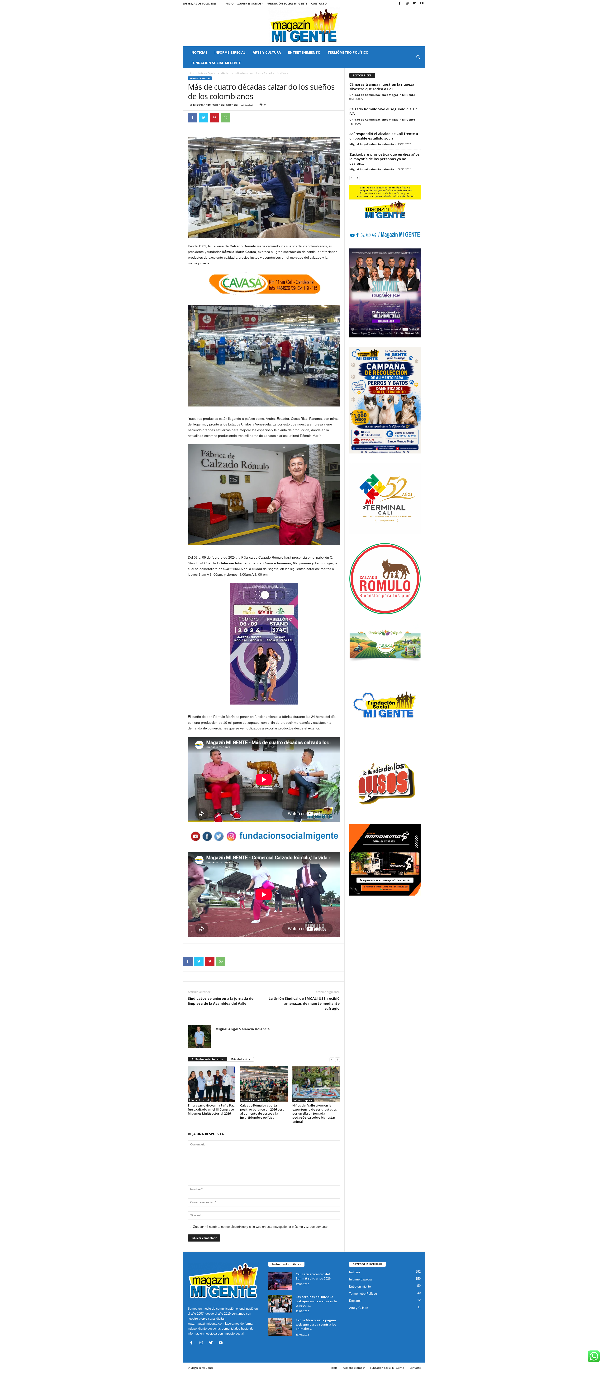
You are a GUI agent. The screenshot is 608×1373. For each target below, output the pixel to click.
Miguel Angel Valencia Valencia (215, 104)
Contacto (319, 3)
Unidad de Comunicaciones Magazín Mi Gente (382, 95)
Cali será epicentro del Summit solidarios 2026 (313, 1276)
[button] (418, 57)
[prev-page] (331, 1059)
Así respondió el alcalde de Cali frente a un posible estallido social (383, 135)
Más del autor (240, 1059)
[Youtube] (422, 3)
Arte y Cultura (267, 52)
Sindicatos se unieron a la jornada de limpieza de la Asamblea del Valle (220, 1001)
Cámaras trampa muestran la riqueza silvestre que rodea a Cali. (381, 86)
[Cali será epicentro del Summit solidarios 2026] (280, 1281)
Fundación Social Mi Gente (286, 3)
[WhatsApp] (225, 117)
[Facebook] (400, 3)
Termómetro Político (348, 52)
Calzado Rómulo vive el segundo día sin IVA (383, 111)
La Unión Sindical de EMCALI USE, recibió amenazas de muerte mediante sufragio (304, 1003)
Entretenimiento (304, 52)
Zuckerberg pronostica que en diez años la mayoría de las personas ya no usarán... (384, 159)
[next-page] (337, 1059)
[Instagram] (407, 3)
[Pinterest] (214, 117)
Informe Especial (230, 52)
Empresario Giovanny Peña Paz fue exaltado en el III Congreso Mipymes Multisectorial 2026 (211, 1109)
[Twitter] (414, 3)
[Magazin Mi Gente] (304, 26)
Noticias (199, 52)
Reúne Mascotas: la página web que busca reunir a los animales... (316, 1324)
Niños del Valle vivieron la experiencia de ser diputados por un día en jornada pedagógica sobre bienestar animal (314, 1113)
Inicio (229, 3)
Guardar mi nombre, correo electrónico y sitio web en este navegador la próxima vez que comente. (260, 1226)
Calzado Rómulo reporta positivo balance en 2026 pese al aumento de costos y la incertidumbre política (262, 1111)
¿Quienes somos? (250, 3)
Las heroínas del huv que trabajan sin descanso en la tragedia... (316, 1301)
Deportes (355, 1301)
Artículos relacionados (207, 1059)
